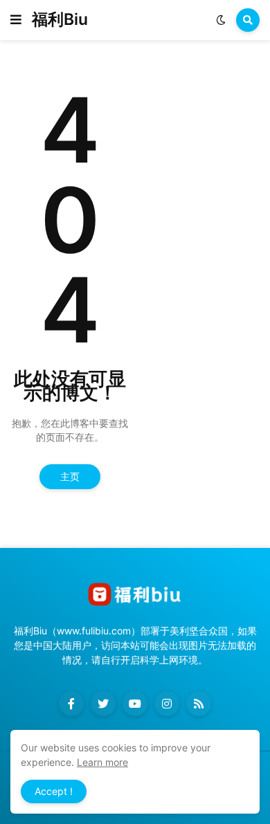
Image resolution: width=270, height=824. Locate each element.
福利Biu (60, 19)
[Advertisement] (205, 126)
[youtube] (135, 703)
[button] (16, 20)
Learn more (102, 762)
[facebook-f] (71, 703)
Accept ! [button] (54, 791)
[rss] (198, 703)
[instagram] (166, 703)
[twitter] (103, 703)
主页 (70, 476)
